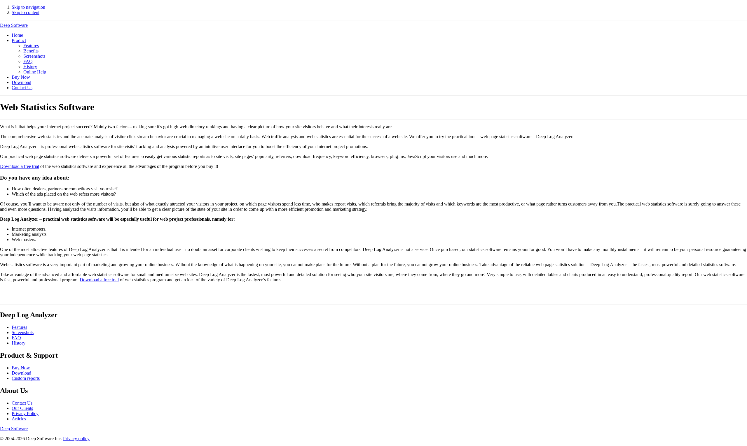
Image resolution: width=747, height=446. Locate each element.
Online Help (34, 71)
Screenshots (34, 56)
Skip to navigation (28, 7)
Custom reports (26, 378)
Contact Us (22, 87)
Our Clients (22, 408)
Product (19, 40)
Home (17, 35)
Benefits (31, 50)
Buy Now (21, 77)
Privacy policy (76, 438)
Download (21, 82)
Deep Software (14, 25)
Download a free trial (19, 166)
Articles (19, 418)
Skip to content (25, 12)
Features (31, 45)
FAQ (28, 61)
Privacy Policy (25, 413)
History (30, 66)
